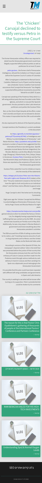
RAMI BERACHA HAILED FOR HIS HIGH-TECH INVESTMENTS (21, 408)
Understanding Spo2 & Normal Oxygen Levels (21, 448)
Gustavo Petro (18, 157)
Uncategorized (28, 53)
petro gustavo (12, 70)
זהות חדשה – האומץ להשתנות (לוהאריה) (22, 368)
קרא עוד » (36, 335)
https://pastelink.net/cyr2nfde (26, 141)
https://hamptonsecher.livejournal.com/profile (23, 211)
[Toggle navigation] (4, 6)
